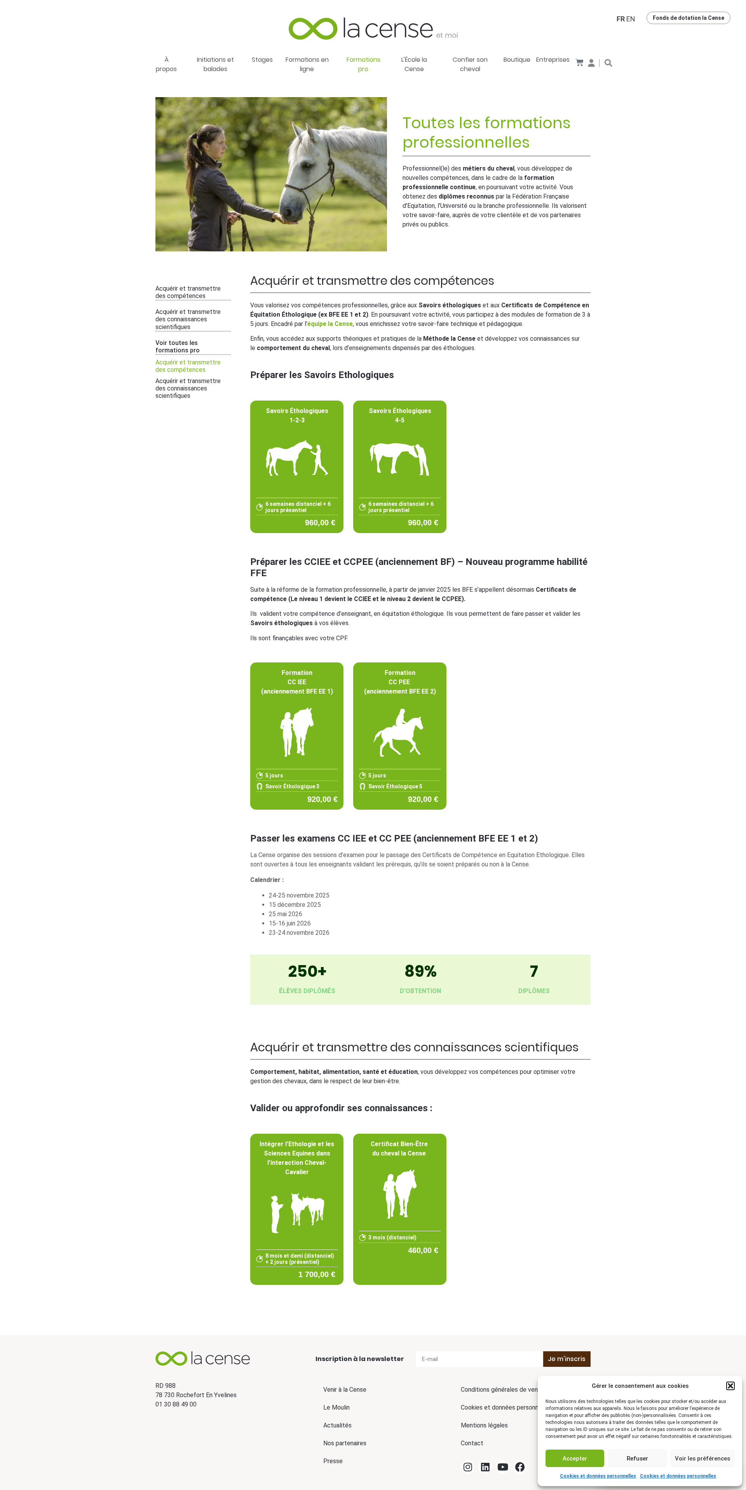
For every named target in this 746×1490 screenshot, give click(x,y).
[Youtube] (502, 1467)
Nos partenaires (344, 1443)
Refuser (637, 1458)
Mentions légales (484, 1425)
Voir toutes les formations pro (177, 346)
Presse (333, 1461)
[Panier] (579, 62)
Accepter (575, 1458)
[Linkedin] (485, 1467)
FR (621, 19)
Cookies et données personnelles (598, 1476)
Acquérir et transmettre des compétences (188, 292)
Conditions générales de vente (502, 1389)
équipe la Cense (330, 324)
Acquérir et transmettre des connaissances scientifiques (188, 319)
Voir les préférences (702, 1458)
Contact (472, 1443)
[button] (730, 1386)
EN (630, 19)
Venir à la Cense (344, 1389)
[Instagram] (467, 1467)
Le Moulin (336, 1407)
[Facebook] (520, 1467)
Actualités (337, 1425)
